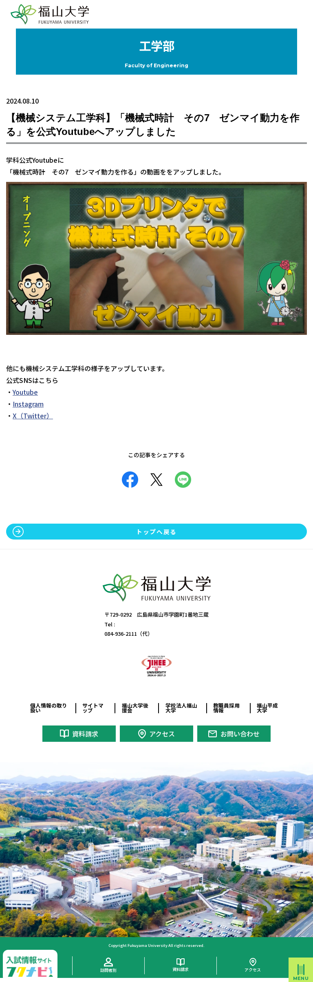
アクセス (162, 734)
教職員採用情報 (226, 707)
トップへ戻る (156, 531)
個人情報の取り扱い (48, 707)
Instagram (28, 404)
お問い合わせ (240, 734)
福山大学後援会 (135, 707)
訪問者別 (108, 970)
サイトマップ (93, 707)
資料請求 (85, 734)
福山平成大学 (267, 707)
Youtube (25, 392)
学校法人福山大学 (181, 707)
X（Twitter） (33, 415)
